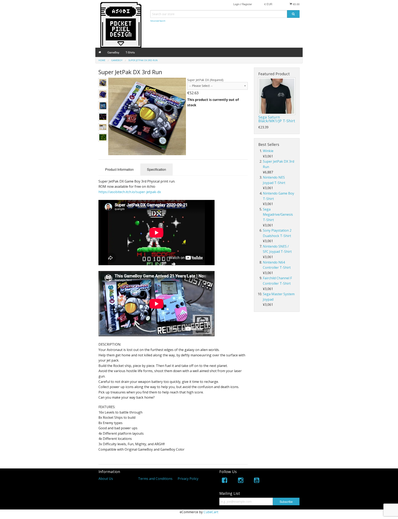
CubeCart (211, 512)
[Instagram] (241, 481)
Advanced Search (157, 20)
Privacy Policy (188, 478)
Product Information (119, 169)
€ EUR (268, 4)
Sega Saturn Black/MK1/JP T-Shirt (276, 119)
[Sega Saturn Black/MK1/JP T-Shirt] (276, 96)
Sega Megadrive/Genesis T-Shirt (278, 214)
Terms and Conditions (155, 478)
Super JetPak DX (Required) (205, 80)
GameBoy (113, 52)
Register (247, 4)
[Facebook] (224, 481)
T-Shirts (130, 52)
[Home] (99, 52)
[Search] (293, 14)
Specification (156, 169)
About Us (105, 478)
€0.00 (296, 4)
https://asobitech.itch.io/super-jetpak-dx (129, 192)
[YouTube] (257, 481)
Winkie (268, 151)
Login (236, 4)
